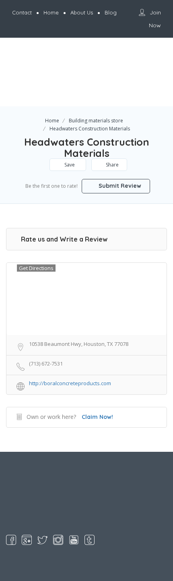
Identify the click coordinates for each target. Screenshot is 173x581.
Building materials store (96, 120)
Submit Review (119, 185)
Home (52, 120)
